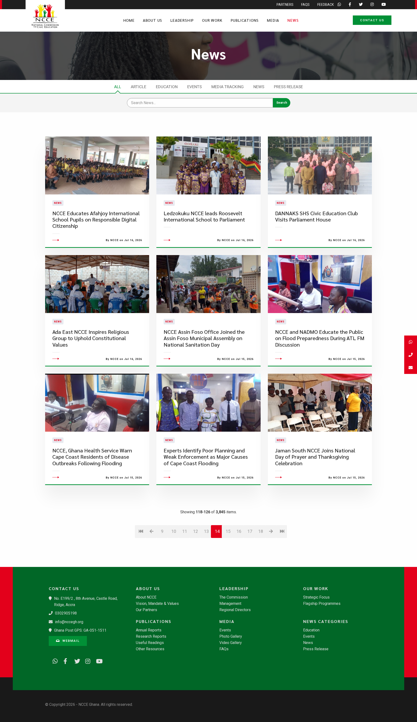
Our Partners (146, 610)
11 (184, 531)
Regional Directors (235, 610)
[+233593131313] (410, 342)
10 (173, 531)
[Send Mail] (410, 367)
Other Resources (150, 649)
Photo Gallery (230, 636)
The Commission (233, 597)
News (293, 20)
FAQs (305, 5)
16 (238, 531)
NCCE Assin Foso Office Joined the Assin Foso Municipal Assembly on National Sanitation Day (204, 338)
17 (249, 531)
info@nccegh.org (69, 622)
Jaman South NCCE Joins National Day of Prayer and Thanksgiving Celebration (315, 456)
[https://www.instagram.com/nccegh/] (86, 660)
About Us (152, 20)
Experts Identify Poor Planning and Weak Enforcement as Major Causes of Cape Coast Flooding (206, 456)
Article (138, 86)
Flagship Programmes (322, 604)
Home (129, 20)
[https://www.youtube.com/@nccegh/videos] (97, 660)
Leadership (182, 20)
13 (206, 531)
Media (273, 20)
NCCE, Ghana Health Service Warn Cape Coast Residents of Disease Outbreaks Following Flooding (92, 456)
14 (217, 531)
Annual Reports (148, 630)
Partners (285, 5)
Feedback (325, 5)
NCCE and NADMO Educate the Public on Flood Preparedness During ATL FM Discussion (319, 338)
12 (195, 531)
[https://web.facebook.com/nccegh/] (64, 660)
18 (260, 531)
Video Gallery (230, 643)
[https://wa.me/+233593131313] (53, 660)
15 (228, 531)
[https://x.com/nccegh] (75, 660)
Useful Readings (150, 643)
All (117, 86)
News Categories (325, 621)
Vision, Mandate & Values (157, 604)
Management (230, 604)
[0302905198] (410, 354)
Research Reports (151, 636)
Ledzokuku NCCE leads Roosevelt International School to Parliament (204, 216)
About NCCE (146, 597)
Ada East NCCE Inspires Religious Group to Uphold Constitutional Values (90, 338)
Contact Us (372, 20)
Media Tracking (227, 86)
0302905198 (66, 613)
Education (167, 86)
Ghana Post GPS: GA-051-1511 (80, 630)
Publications (245, 20)
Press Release (288, 86)
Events (194, 86)
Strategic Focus (316, 597)
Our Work (212, 20)
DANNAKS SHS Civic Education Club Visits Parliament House (316, 216)
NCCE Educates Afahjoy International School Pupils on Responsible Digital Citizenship (96, 219)
